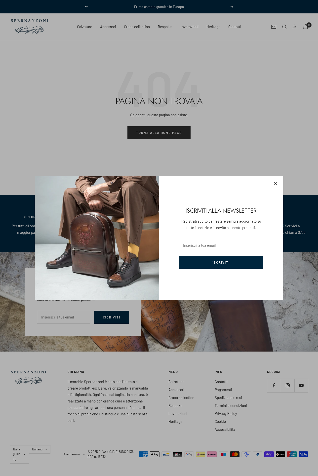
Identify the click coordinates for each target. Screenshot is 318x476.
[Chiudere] (275, 183)
